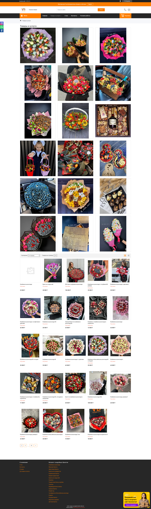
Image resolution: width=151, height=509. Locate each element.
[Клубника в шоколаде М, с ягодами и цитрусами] (53, 383)
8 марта (51, 495)
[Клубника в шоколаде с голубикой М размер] (98, 270)
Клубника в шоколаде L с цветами (74, 359)
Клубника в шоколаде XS (49, 321)
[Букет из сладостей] (53, 270)
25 (31, 445)
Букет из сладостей (48, 284)
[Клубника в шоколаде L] (120, 346)
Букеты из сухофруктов (38, 71)
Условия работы (85, 15)
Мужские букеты (75, 33)
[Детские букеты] (113, 234)
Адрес (90, 4)
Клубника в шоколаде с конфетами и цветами (30, 322)
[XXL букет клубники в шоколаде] (75, 270)
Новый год (51, 491)
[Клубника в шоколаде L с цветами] (75, 346)
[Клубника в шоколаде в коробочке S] (98, 421)
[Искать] (101, 9)
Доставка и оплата (25, 471)
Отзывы (22, 469)
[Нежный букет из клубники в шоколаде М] (75, 308)
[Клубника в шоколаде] (38, 45)
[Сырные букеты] (75, 196)
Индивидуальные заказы (55, 486)
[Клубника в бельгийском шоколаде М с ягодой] (98, 346)
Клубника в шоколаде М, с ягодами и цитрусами (53, 397)
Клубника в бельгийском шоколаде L (53, 434)
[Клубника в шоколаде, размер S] (120, 383)
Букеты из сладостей (38, 109)
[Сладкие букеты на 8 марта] (113, 158)
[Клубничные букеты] (75, 83)
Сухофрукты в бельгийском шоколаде (59, 493)
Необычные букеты (38, 184)
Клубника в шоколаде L (116, 359)
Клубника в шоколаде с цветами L (119, 284)
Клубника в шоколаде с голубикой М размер (98, 285)
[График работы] (129, 9)
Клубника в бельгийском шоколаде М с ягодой (98, 360)
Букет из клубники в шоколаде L (74, 397)
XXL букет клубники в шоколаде (73, 284)
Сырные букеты (75, 184)
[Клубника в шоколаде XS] (53, 308)
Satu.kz (82, 506)
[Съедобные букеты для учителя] (38, 158)
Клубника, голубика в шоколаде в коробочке (97, 322)
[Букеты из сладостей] (38, 121)
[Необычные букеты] (38, 196)
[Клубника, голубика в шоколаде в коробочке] (98, 308)
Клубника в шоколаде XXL (95, 397)
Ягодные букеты (37, 222)
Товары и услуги (55, 15)
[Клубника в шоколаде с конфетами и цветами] (30, 308)
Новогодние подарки (75, 146)
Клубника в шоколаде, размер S (119, 397)
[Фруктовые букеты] (113, 45)
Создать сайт (22, 1)
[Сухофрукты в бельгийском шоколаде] (113, 196)
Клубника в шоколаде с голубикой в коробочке (30, 397)
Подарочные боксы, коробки (113, 109)
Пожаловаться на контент (79, 507)
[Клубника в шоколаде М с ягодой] (30, 346)
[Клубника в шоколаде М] (53, 346)
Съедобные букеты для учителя (38, 146)
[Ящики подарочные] (113, 83)
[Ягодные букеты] (38, 234)
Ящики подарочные (113, 71)
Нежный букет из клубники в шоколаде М (72, 322)
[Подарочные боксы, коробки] (113, 121)
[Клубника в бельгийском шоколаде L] (53, 421)
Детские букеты (113, 222)
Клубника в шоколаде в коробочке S (98, 434)
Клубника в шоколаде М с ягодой (29, 359)
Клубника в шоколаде (37, 33)
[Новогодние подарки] (75, 158)
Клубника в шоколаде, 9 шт (72, 434)
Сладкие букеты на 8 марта (113, 146)
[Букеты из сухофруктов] (38, 83)
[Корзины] (75, 121)
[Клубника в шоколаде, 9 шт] (75, 421)
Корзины (75, 109)
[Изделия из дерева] (75, 234)
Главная (44, 15)
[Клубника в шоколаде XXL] (98, 383)
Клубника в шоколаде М (49, 359)
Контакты (74, 15)
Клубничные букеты (75, 71)
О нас (66, 15)
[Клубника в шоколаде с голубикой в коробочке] (30, 383)
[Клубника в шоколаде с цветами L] (120, 270)
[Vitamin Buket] (23, 10)
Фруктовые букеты (113, 33)
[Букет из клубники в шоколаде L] (75, 383)
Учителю (51, 484)
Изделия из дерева (75, 222)
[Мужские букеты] (75, 45)
